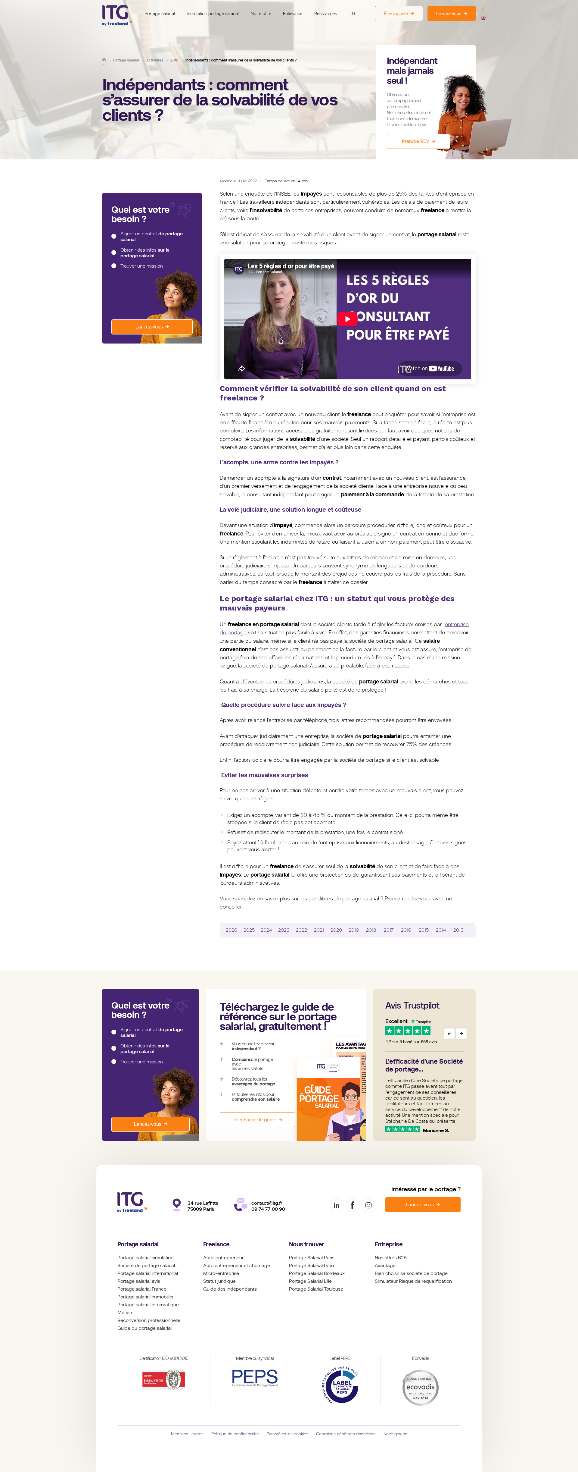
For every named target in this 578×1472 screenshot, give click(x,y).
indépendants (242, 1289)
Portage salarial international (147, 1273)
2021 (319, 930)
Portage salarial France (141, 1289)
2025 (249, 930)
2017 (388, 930)
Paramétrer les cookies (287, 1433)
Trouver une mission (141, 266)
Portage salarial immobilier (145, 1297)
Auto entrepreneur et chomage (236, 1265)
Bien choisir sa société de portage (411, 1273)
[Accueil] (104, 59)
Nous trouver (306, 1244)
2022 (301, 930)
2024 (266, 930)
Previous (449, 1033)
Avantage (385, 1265)
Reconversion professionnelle (148, 1320)
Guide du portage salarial (144, 1328)
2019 (354, 930)
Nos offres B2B (391, 1257)
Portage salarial (159, 13)
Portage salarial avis (138, 1281)
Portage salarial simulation (145, 1257)
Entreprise (292, 13)
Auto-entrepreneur (223, 1257)
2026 (231, 930)
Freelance (216, 1244)
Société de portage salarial (146, 1265)
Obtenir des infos (144, 252)
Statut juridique (219, 1281)
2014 (441, 930)
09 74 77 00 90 (268, 1209)
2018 (371, 930)
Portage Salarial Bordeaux (317, 1273)
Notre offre (261, 13)
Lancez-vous (149, 326)
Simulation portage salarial (213, 13)
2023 (284, 930)
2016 (406, 930)
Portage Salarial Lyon (311, 1265)
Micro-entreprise (221, 1273)
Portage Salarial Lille (310, 1281)
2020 (336, 930)
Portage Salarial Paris (311, 1257)
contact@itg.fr (266, 1203)
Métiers (125, 1312)
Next (461, 1033)
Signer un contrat (151, 236)
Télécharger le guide (254, 1119)
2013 (458, 930)
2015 (424, 930)
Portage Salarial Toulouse (316, 1289)
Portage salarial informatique (148, 1304)
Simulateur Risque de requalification (413, 1281)
